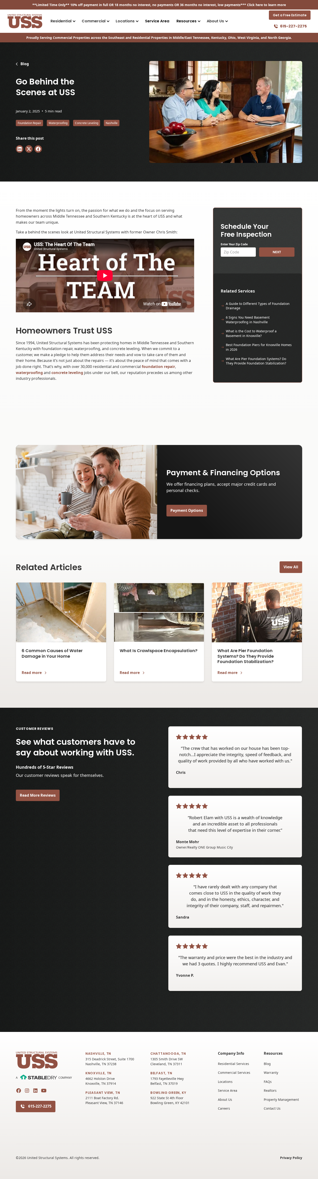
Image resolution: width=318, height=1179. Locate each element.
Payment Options (186, 510)
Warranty (271, 1072)
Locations (125, 21)
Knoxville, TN (98, 1073)
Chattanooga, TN (168, 1053)
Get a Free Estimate (290, 15)
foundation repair (158, 366)
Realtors (270, 1090)
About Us (215, 21)
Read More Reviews (38, 795)
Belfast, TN (161, 1073)
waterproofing (29, 372)
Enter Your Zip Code (234, 244)
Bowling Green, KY (168, 1092)
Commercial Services (234, 1072)
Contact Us (272, 1108)
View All (291, 566)
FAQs (268, 1081)
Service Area (157, 21)
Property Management (281, 1099)
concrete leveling (67, 372)
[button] (62, 21)
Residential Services (233, 1063)
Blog (267, 1063)
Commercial (93, 21)
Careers (224, 1108)
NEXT (277, 252)
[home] (24, 21)
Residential (61, 21)
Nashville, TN (98, 1053)
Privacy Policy (291, 1157)
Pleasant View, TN (102, 1092)
